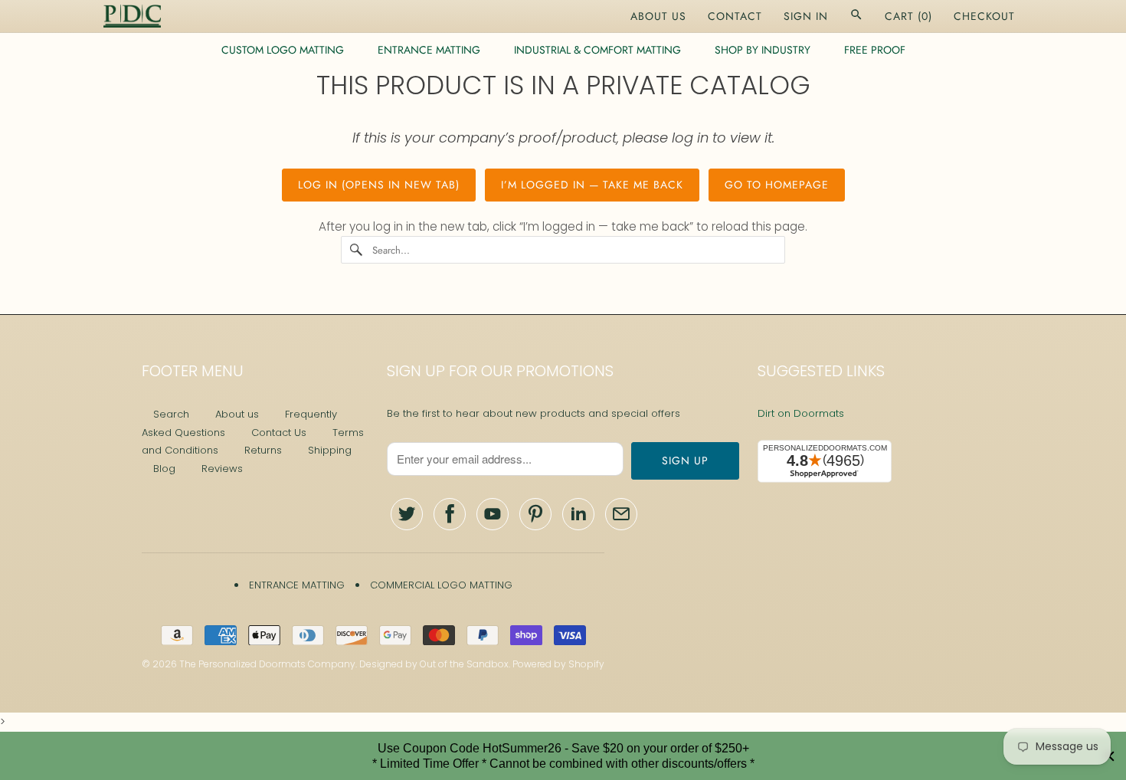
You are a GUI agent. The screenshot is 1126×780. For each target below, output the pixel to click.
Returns (263, 450)
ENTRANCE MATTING (429, 49)
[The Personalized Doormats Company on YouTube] (492, 514)
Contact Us (278, 432)
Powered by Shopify (558, 663)
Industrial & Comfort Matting (597, 49)
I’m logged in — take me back (592, 184)
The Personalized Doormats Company (267, 663)
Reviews (222, 468)
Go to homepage (777, 184)
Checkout (984, 16)
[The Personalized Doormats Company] (132, 16)
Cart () (908, 16)
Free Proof (874, 49)
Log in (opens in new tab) (379, 184)
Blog (164, 468)
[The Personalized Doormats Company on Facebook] (450, 514)
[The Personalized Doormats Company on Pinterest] (535, 514)
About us (237, 414)
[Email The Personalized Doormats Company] (621, 514)
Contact (735, 16)
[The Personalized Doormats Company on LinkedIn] (578, 514)
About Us (658, 16)
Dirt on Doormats (801, 413)
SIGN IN (806, 16)
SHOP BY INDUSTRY (762, 49)
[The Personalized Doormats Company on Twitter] (407, 514)
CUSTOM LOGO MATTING (282, 49)
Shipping (330, 450)
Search (171, 414)
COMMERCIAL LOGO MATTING (441, 585)
